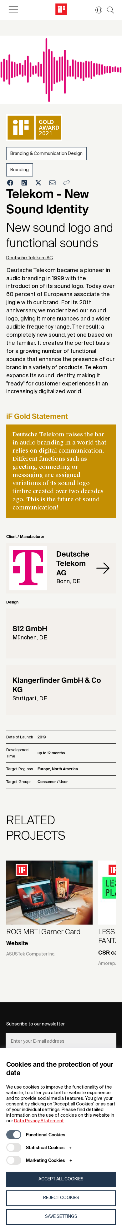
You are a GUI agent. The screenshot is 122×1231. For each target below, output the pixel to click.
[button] (95, 10)
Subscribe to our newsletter (35, 1024)
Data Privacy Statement (39, 1121)
